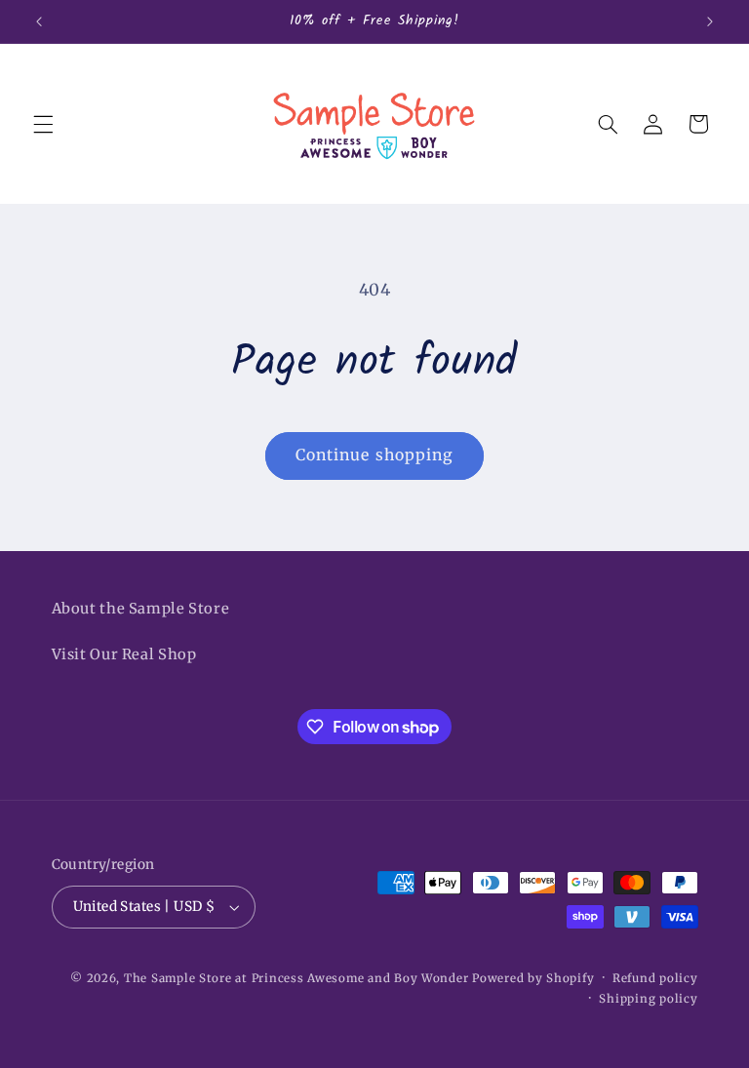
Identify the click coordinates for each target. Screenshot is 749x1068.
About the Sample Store (141, 608)
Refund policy (655, 978)
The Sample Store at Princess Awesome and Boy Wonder (296, 978)
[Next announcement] (710, 21)
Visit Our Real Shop (124, 654)
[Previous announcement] (39, 21)
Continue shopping (374, 455)
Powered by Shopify (533, 978)
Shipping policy (648, 999)
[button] (42, 123)
